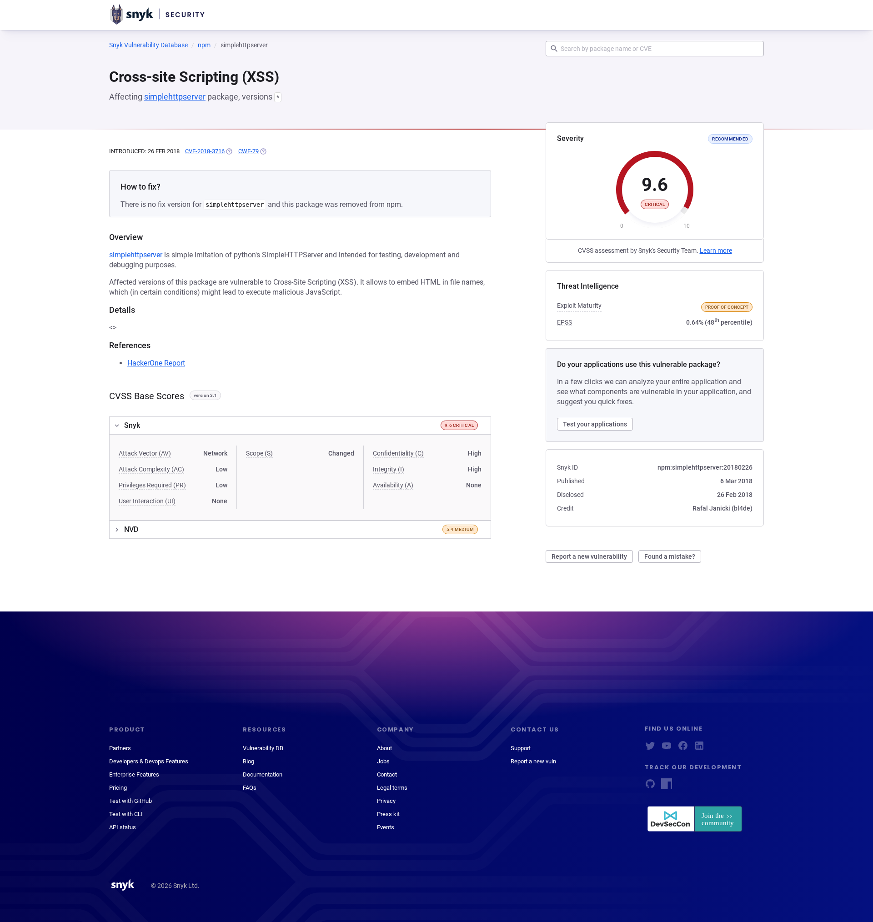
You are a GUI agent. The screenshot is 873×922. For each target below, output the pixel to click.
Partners (120, 748)
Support (521, 748)
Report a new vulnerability (589, 556)
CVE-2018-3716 (205, 151)
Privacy (386, 800)
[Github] (650, 786)
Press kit (388, 814)
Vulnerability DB (263, 748)
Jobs (383, 761)
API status (122, 827)
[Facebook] (682, 748)
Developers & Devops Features (148, 761)
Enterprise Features (134, 774)
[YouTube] (666, 748)
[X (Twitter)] (650, 748)
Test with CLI (126, 814)
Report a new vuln (533, 761)
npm (204, 45)
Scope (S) (259, 453)
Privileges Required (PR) (152, 485)
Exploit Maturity (579, 305)
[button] (300, 425)
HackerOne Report (156, 363)
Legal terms (392, 787)
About (384, 748)
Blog (248, 761)
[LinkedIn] (699, 748)
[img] (229, 151)
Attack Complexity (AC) (151, 469)
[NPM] (666, 786)
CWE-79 (248, 151)
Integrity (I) (388, 469)
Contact (387, 774)
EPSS (564, 322)
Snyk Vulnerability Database (148, 45)
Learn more (716, 250)
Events (385, 827)
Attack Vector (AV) (145, 453)
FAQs (249, 787)
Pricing (118, 787)
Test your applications (595, 424)
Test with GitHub (130, 800)
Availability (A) (393, 485)
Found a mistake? (669, 556)
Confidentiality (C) (398, 453)
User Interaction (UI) (147, 501)
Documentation (262, 774)
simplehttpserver (175, 96)
